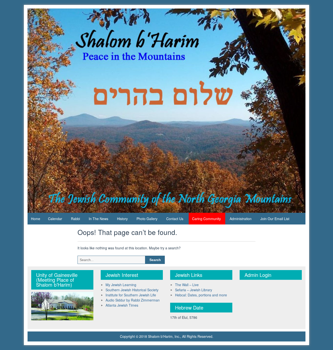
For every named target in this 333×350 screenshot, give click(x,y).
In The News (98, 218)
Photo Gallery (147, 218)
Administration (241, 218)
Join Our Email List (274, 218)
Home (35, 218)
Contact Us (174, 218)
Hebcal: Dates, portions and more (201, 294)
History (122, 218)
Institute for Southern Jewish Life (131, 294)
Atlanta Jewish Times (122, 305)
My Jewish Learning (121, 284)
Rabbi (75, 218)
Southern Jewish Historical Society (132, 289)
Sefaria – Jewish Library (193, 289)
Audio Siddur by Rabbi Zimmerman (133, 300)
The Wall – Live (187, 284)
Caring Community (206, 218)
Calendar (55, 218)
